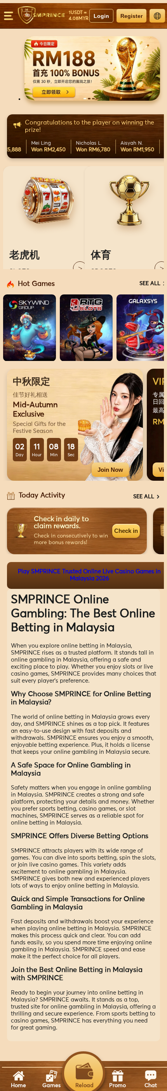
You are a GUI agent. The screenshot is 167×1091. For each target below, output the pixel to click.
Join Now (110, 469)
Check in (126, 530)
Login (101, 16)
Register (131, 16)
